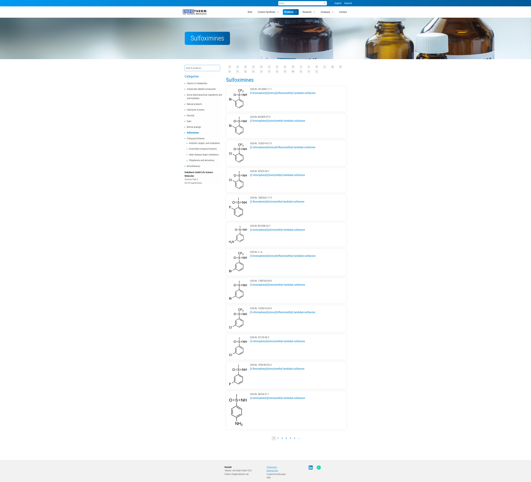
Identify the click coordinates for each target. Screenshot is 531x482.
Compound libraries (196, 138)
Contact (343, 11)
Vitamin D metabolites (197, 83)
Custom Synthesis (266, 11)
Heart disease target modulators (204, 154)
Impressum (272, 467)
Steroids (190, 115)
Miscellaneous (193, 166)
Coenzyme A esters (196, 109)
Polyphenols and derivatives (201, 160)
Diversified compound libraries (203, 148)
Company (325, 11)
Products (288, 11)
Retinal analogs (194, 127)
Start (250, 11)
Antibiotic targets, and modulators (204, 143)
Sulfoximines (193, 132)
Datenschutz (272, 470)
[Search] (324, 3)
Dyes (189, 121)
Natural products (194, 104)
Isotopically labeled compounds (201, 89)
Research (307, 11)
